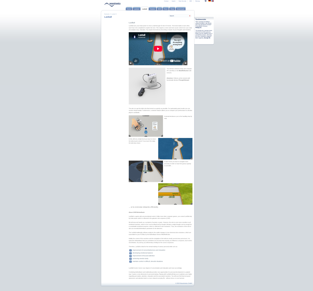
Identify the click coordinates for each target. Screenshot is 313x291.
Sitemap (197, 1)
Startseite (107, 14)
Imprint (173, 1)
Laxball (113, 14)
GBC (190, 1)
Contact (166, 1)
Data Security (182, 1)
